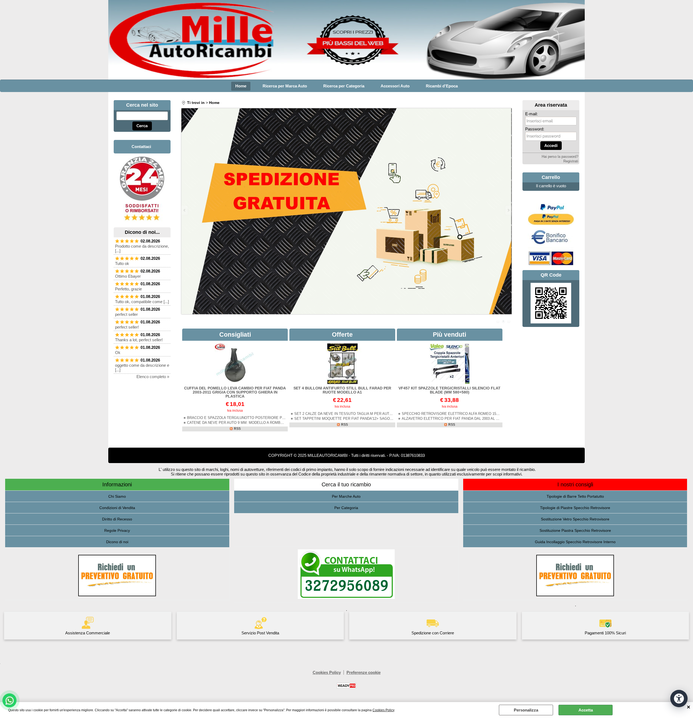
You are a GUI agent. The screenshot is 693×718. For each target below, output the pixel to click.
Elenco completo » (152, 376)
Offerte (342, 334)
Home (240, 86)
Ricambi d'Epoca (442, 86)
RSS (237, 428)
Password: (534, 129)
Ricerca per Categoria (343, 86)
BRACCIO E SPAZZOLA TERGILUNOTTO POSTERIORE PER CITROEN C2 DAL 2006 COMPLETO (266, 418)
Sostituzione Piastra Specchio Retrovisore (575, 530)
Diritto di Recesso (117, 519)
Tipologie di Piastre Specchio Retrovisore (575, 508)
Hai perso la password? (560, 157)
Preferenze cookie (363, 672)
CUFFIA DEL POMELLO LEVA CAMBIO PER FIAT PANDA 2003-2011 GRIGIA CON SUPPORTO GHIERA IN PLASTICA (235, 392)
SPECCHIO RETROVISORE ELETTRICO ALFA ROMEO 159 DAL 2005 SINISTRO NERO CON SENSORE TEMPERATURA (500, 414)
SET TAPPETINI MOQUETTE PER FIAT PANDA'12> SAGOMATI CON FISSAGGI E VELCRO (369, 419)
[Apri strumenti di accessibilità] (679, 698)
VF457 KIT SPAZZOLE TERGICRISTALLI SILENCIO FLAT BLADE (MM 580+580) (449, 390)
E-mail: (531, 114)
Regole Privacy (117, 530)
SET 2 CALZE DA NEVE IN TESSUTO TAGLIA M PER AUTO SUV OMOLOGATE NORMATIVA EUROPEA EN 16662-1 (388, 414)
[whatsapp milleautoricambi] (142, 222)
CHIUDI (688, 707)
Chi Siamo (117, 496)
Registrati (570, 161)
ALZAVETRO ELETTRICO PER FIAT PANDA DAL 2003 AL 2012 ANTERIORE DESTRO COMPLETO (481, 419)
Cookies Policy (383, 710)
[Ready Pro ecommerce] (346, 686)
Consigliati (235, 334)
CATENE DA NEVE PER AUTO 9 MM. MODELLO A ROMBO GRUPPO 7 (244, 423)
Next (508, 210)
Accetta (585, 710)
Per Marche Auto (346, 496)
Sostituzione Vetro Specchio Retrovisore (575, 519)
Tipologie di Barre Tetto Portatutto (575, 496)
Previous (184, 210)
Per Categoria (346, 508)
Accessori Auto (395, 86)
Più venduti (449, 334)
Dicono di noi (117, 542)
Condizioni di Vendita (117, 508)
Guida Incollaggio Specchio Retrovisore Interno (575, 542)
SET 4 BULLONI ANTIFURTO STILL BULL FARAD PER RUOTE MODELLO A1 (342, 390)
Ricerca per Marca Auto (285, 86)
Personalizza (526, 710)
